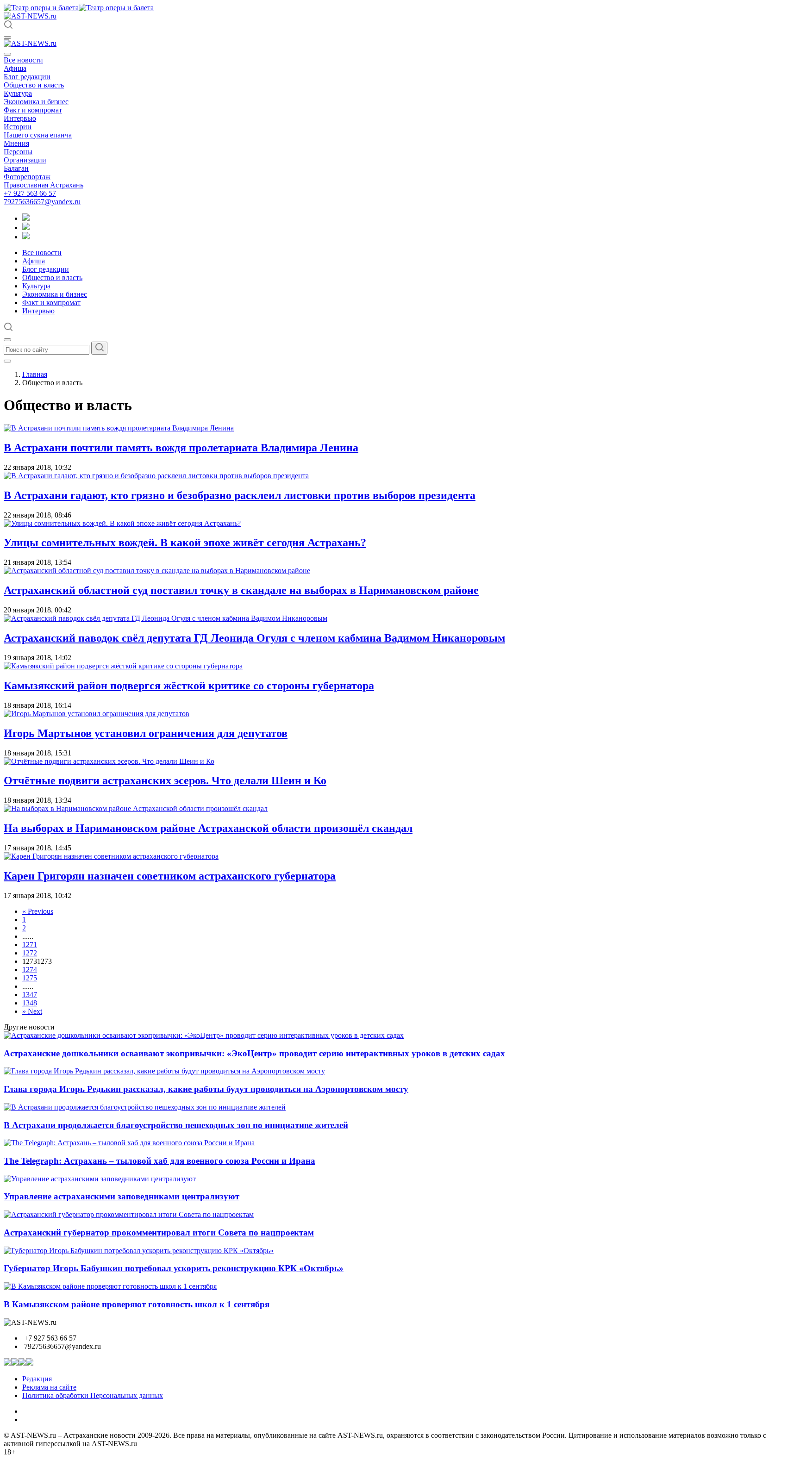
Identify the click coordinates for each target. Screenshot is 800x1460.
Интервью (20, 118)
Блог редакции (27, 77)
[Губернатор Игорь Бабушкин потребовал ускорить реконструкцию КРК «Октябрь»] (139, 1250)
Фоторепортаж (27, 177)
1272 (29, 953)
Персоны (18, 152)
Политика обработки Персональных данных (92, 1395)
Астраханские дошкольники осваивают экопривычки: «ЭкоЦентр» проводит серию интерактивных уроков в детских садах (254, 1053)
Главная (34, 374)
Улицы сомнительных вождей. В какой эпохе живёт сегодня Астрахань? (185, 543)
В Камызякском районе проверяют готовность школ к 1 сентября (136, 1304)
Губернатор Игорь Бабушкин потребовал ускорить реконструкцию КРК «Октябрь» (174, 1268)
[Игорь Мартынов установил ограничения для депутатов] (96, 714)
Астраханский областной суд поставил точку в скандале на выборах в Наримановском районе (241, 590)
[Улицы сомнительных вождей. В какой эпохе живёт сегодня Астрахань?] (122, 523)
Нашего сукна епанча (38, 135)
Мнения (16, 143)
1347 (29, 994)
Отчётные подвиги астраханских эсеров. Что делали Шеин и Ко (165, 780)
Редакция (37, 1379)
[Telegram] (26, 218)
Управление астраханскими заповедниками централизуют (121, 1196)
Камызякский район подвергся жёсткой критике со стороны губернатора (189, 686)
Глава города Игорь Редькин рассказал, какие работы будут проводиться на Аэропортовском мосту (206, 1089)
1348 (29, 1003)
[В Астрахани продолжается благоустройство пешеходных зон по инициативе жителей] (145, 1107)
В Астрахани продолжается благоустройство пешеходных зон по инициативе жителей (176, 1125)
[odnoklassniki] (26, 227)
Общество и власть (34, 85)
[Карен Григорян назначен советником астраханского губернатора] (111, 856)
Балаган (16, 168)
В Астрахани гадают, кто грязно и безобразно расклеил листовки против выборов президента (239, 495)
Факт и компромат (33, 110)
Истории (17, 127)
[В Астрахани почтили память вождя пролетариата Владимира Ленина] (119, 428)
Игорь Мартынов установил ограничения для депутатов (146, 733)
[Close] (7, 54)
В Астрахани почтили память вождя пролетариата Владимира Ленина (181, 448)
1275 (29, 978)
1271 (29, 944)
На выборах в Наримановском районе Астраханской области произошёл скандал (208, 828)
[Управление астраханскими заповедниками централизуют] (100, 1179)
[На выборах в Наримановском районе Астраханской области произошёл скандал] (136, 808)
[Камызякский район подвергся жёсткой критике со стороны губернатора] (123, 666)
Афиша (15, 68)
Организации (25, 160)
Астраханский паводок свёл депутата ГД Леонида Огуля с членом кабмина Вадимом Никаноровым (254, 638)
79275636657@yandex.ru (42, 202)
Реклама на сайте (49, 1387)
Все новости (23, 60)
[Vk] (26, 237)
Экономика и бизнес (36, 102)
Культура (18, 93)
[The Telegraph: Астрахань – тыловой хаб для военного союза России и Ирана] (129, 1143)
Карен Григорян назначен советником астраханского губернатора (170, 876)
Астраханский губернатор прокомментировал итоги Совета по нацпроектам (159, 1232)
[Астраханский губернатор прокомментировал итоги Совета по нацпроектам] (129, 1214)
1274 (29, 969)
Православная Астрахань (43, 185)
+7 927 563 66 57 (30, 193)
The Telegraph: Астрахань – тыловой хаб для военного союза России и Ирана (159, 1161)
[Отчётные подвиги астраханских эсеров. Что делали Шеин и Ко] (109, 761)
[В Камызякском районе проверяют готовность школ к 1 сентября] (110, 1286)
